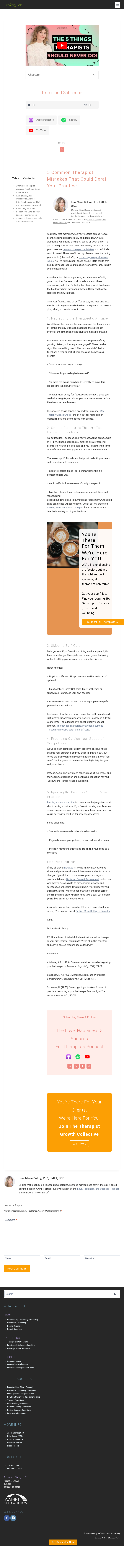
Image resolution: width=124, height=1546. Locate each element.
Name (8, 1258)
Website (89, 1258)
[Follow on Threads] (88, 1066)
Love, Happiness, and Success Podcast (98, 1188)
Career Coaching (14, 1361)
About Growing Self (15, 1433)
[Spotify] (79, 1056)
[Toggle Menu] (117, 5)
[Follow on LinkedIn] (62, 149)
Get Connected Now (63, 1542)
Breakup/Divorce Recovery (18, 1348)
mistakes (68, 867)
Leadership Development (18, 1364)
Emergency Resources (16, 1413)
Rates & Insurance (15, 1439)
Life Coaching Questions (18, 1403)
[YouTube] (88, 1056)
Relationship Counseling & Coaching (22, 1319)
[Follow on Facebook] (82, 1066)
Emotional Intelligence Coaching (21, 1345)
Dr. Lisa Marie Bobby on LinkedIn (93, 911)
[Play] (29, 105)
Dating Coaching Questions (19, 1410)
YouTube (41, 130)
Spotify (73, 119)
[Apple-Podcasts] (70, 1056)
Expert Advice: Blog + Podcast (20, 1387)
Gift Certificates (14, 1443)
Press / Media (13, 1446)
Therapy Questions (15, 1400)
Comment (11, 1219)
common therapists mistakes (78, 249)
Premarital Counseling (16, 1323)
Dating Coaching (14, 1326)
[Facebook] (7, 1518)
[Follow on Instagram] (76, 1066)
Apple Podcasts (45, 119)
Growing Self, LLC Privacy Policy (107, 1538)
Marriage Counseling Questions (20, 1394)
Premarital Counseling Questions (21, 1390)
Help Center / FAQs (15, 1436)
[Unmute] (85, 105)
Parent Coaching (14, 1329)
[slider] (57, 105)
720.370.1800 (13, 1465)
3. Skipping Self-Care (26, 208)
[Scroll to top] (7, 1537)
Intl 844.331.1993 (14, 1469)
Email (48, 1258)
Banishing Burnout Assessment (82, 879)
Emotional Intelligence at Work (20, 1368)
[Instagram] (13, 1518)
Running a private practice (61, 802)
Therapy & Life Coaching (17, 1342)
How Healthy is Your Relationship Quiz (23, 1397)
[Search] (115, 1294)
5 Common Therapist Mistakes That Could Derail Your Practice (28, 189)
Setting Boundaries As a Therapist (65, 507)
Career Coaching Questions (19, 1407)
